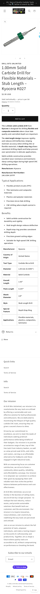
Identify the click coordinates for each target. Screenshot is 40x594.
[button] (4, 11)
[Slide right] (25, 58)
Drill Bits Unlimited (18, 583)
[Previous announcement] (4, 3)
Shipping (4, 102)
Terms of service (29, 586)
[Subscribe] (31, 559)
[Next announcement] (36, 3)
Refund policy (17, 586)
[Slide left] (15, 58)
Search (6, 368)
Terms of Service (10, 373)
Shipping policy (21, 590)
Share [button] (6, 339)
